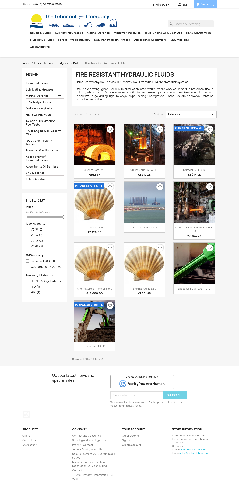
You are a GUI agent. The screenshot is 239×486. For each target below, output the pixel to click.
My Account (29, 444)
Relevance (191, 114)
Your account (133, 429)
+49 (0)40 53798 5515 (47, 4)
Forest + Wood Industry (74, 40)
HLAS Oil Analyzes (198, 33)
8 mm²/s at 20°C (43, 261)
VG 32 (36, 235)
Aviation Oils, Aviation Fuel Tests (40, 122)
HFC (35, 292)
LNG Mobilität (179, 40)
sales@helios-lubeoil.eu (193, 453)
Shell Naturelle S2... (144, 288)
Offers (26, 435)
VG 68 (37, 246)
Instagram (26, 414)
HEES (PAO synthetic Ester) (47, 281)
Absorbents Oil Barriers (150, 40)
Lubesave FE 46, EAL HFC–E (194, 288)
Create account (131, 444)
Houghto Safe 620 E (94, 170)
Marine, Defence (98, 33)
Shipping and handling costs (89, 440)
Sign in (126, 440)
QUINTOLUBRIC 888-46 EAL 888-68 (194, 229)
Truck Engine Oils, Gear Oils (163, 33)
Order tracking (131, 435)
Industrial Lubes (40, 33)
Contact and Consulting (86, 435)
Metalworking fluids (127, 33)
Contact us (29, 440)
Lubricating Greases (69, 33)
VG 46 (37, 241)
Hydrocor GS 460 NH (194, 170)
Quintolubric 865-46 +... (144, 170)
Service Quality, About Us (87, 449)
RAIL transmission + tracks (112, 40)
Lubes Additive (39, 47)
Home (32, 75)
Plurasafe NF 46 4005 (144, 227)
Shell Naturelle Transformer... (94, 288)
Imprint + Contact (82, 444)
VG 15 (36, 229)
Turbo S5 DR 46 (94, 227)
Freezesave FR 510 (95, 346)
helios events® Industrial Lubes (37, 158)
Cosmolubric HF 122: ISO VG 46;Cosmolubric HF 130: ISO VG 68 (47, 267)
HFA (35, 287)
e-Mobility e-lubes (41, 40)
